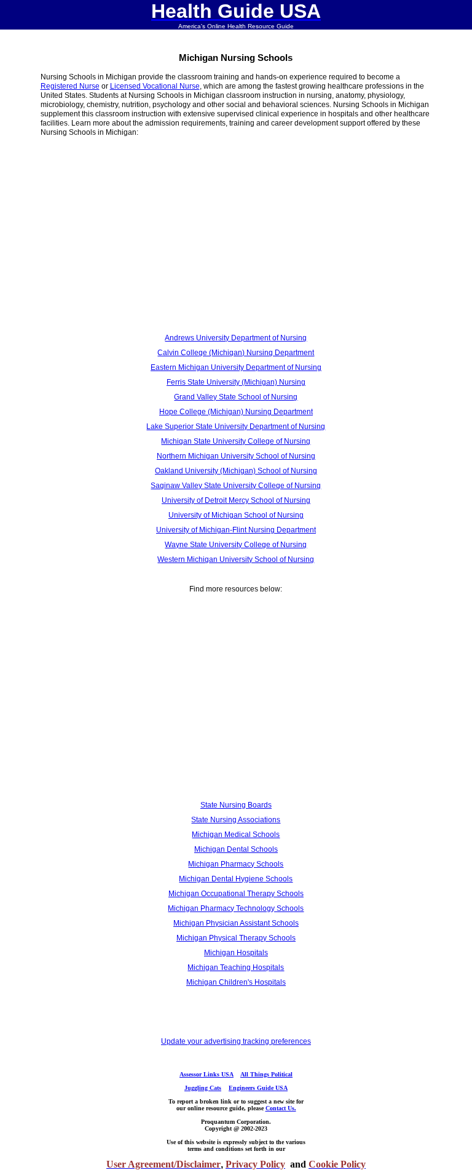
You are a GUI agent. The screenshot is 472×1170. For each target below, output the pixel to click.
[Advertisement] (123, 237)
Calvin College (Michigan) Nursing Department (235, 352)
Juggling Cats (202, 1087)
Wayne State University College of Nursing (236, 544)
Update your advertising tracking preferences (236, 1041)
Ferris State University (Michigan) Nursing (236, 382)
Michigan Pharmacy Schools (235, 864)
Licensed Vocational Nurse (155, 86)
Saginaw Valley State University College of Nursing (236, 485)
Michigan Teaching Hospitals (235, 967)
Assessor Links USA (206, 1074)
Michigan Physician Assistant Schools (236, 923)
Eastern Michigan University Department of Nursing (236, 367)
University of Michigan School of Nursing (236, 515)
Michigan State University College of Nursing (235, 441)
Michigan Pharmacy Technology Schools (236, 908)
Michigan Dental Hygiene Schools (236, 879)
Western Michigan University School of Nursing (235, 559)
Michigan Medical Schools (236, 834)
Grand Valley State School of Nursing (235, 397)
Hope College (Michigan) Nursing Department (236, 411)
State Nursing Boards (236, 805)
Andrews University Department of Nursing (236, 338)
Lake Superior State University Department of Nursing (235, 426)
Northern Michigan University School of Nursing (236, 456)
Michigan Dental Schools (236, 849)
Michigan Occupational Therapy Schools (236, 893)
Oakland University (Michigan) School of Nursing (236, 471)
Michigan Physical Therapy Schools (236, 938)
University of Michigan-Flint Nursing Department (236, 530)
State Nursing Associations (235, 819)
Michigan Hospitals (236, 952)
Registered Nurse (70, 86)
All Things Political (266, 1074)
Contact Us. (281, 1108)
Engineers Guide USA (258, 1087)
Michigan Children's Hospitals (236, 982)
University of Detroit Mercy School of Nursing (236, 500)
